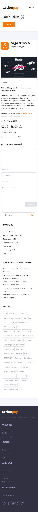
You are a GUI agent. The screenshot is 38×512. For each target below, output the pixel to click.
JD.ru (19, 327)
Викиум (19, 354)
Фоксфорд (28, 358)
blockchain (13, 313)
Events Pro (7, 232)
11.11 (5, 313)
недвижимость (10, 376)
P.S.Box (12, 340)
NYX (5, 340)
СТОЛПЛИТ (8, 358)
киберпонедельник (11, 367)
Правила (5, 478)
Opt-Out (4, 433)
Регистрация (6, 471)
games (18, 318)
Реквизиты (6, 454)
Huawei (14, 322)
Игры (26, 354)
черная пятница (10, 385)
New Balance (28, 336)
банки (13, 362)
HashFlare (27, 318)
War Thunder (21, 349)
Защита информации (9, 437)
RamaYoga (8, 345)
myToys (18, 336)
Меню (31, 8)
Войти (9, 24)
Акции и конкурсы (18, 47)
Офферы (5, 474)
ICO (5, 327)
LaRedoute (27, 331)
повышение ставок (11, 380)
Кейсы (5, 246)
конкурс (24, 367)
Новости (6, 250)
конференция (9, 371)
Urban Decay (9, 349)
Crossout (23, 313)
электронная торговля (13, 389)
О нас (4, 450)
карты (30, 362)
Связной (18, 358)
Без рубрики (8, 239)
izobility (12, 327)
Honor (6, 322)
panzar (20, 340)
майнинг (20, 371)
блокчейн (22, 362)
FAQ (3, 482)
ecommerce (8, 318)
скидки (24, 380)
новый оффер (23, 376)
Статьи (5, 253)
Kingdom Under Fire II (12, 331)
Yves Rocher (8, 354)
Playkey (28, 340)
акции (6, 362)
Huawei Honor (24, 322)
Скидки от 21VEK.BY (20, 43)
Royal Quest (19, 345)
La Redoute (8, 336)
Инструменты (8, 243)
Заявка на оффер (8, 495)
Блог (3, 457)
